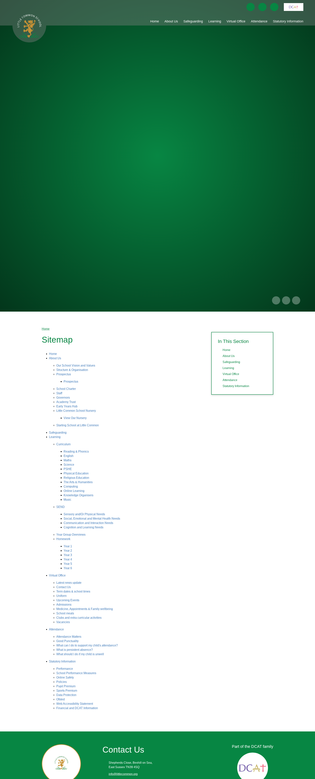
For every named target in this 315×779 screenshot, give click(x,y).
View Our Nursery (75, 417)
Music (67, 499)
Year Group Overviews (70, 534)
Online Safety (65, 677)
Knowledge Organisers (78, 495)
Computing (71, 486)
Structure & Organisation (72, 369)
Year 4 (68, 559)
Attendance (56, 629)
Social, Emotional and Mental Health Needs (92, 518)
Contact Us (63, 587)
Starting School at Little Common (77, 425)
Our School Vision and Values (75, 365)
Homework (63, 538)
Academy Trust (66, 401)
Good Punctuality (67, 641)
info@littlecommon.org (123, 774)
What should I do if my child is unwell (80, 654)
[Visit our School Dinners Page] (250, 7)
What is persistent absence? (74, 649)
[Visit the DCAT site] (293, 7)
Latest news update (68, 582)
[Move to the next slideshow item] (286, 300)
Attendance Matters (68, 636)
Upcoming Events (67, 600)
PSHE (68, 468)
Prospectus (63, 374)
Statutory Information (62, 661)
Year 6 (68, 568)
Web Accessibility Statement (74, 703)
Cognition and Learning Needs (83, 527)
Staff (59, 393)
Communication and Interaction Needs (88, 522)
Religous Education (76, 477)
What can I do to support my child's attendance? (87, 645)
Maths (67, 460)
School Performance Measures (76, 673)
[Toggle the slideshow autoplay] (296, 300)
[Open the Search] (274, 7)
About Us (55, 358)
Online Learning (74, 490)
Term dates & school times (73, 591)
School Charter (66, 388)
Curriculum (63, 444)
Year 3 (68, 555)
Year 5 (68, 563)
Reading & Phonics (76, 451)
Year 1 (68, 546)
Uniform (61, 595)
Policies (61, 681)
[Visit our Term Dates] (262, 7)
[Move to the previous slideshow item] (276, 300)
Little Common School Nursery (76, 410)
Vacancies (63, 622)
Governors (63, 397)
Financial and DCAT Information (77, 708)
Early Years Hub (66, 406)
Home (46, 328)
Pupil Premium (65, 686)
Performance (64, 668)
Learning (55, 436)
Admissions (63, 604)
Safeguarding (58, 432)
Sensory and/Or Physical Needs (84, 514)
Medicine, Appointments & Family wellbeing (84, 608)
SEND (60, 506)
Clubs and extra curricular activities (79, 617)
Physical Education (76, 473)
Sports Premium (66, 690)
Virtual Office (57, 575)
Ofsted (60, 699)
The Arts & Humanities (78, 482)
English (68, 455)
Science (69, 464)
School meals (65, 613)
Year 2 (68, 550)
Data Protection (66, 694)
